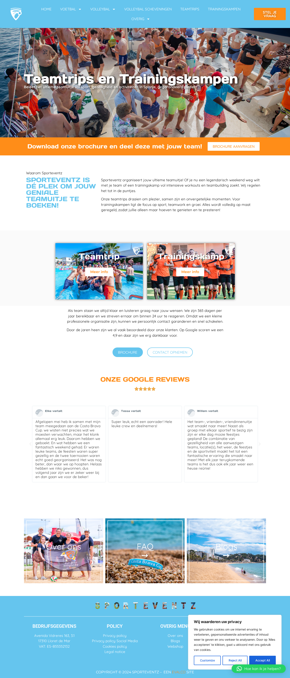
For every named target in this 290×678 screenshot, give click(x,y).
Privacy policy (115, 635)
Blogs (175, 641)
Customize (207, 660)
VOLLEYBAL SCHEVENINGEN (148, 9)
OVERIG (137, 19)
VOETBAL (68, 9)
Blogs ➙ (226, 550)
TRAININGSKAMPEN (224, 9)
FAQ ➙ (145, 550)
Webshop (175, 646)
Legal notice (114, 651)
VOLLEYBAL (100, 9)
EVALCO (179, 672)
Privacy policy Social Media (115, 641)
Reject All (235, 660)
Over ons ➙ (63, 550)
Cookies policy (115, 646)
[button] (30, 444)
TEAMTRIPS (189, 9)
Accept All (262, 660)
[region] (235, 642)
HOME (46, 9)
